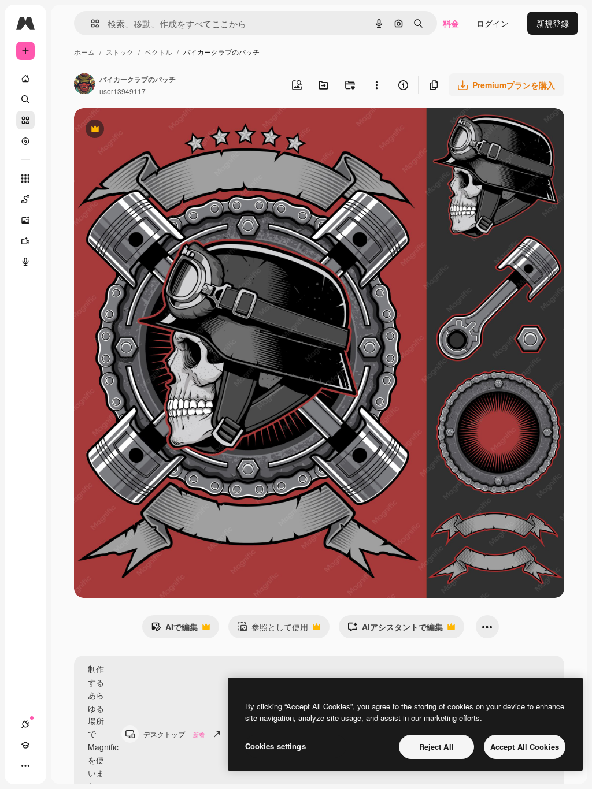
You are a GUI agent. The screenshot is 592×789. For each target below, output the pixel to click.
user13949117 (122, 91)
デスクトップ (174, 734)
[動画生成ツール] (25, 241)
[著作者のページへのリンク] (84, 84)
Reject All (436, 746)
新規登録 (552, 23)
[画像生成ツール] (25, 220)
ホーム (84, 52)
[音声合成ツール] (25, 261)
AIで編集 (174, 629)
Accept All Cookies (524, 746)
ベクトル (158, 52)
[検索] (25, 99)
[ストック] (25, 120)
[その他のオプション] (376, 84)
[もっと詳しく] (25, 141)
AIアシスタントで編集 (395, 629)
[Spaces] (25, 199)
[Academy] (25, 745)
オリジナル (153, 130)
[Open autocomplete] (90, 23)
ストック (120, 52)
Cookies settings (275, 745)
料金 (451, 23)
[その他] (25, 766)
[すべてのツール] (25, 178)
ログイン (492, 23)
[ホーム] (25, 78)
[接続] (25, 724)
